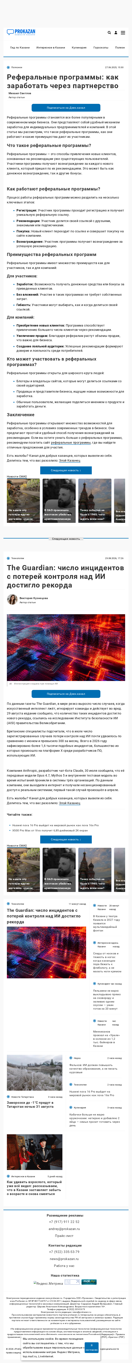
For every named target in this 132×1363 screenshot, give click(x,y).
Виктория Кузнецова (34, 598)
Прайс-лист (64, 1236)
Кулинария (104, 983)
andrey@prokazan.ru (64, 1229)
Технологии (17, 558)
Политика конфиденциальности (101, 1349)
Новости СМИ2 (17, 476)
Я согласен (92, 1347)
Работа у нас (64, 1266)
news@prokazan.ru (64, 1259)
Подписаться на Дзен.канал (66, 107)
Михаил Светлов (20, 93)
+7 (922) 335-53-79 (64, 1252)
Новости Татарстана (22, 1097)
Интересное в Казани (105, 945)
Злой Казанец (69, 460)
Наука (77, 1058)
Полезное (16, 67)
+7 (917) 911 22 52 (64, 1222)
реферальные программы (71, 442)
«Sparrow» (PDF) (116, 1337)
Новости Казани (102, 907)
